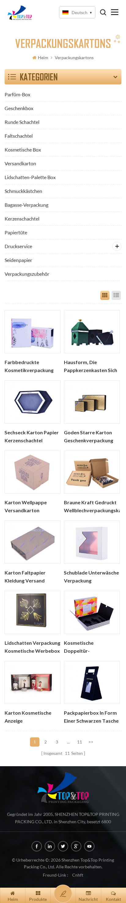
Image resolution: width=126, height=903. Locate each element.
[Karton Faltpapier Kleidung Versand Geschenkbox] (33, 542)
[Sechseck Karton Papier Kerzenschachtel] (33, 402)
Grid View (104, 295)
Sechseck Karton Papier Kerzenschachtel (32, 436)
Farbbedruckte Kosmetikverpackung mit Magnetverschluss (30, 366)
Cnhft (77, 875)
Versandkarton (20, 163)
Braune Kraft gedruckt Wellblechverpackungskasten (92, 506)
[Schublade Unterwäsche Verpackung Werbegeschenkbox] (92, 542)
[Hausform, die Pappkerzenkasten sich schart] (92, 331)
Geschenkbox (19, 108)
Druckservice (18, 246)
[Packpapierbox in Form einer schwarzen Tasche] (92, 682)
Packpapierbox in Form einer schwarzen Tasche (91, 717)
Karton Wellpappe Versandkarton (26, 506)
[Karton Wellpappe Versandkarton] (33, 472)
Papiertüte (16, 232)
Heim (43, 57)
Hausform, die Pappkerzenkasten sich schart (90, 366)
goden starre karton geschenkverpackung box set (88, 437)
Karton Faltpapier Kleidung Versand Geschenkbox (25, 577)
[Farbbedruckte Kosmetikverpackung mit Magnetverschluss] (33, 331)
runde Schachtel (22, 122)
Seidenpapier (18, 260)
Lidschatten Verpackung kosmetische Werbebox (32, 647)
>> (90, 741)
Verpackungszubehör (27, 274)
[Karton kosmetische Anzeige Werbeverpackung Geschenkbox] (33, 682)
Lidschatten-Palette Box (30, 177)
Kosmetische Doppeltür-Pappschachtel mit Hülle (91, 647)
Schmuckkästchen (23, 191)
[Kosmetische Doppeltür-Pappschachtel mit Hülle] (92, 612)
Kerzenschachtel (22, 218)
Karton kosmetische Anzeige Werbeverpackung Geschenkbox (28, 717)
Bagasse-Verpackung (26, 205)
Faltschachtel (19, 136)
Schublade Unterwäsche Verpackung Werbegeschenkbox (91, 577)
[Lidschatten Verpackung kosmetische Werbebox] (33, 612)
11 (79, 741)
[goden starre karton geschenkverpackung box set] (92, 402)
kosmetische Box (23, 149)
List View (116, 295)
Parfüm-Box (17, 94)
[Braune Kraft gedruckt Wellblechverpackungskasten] (92, 472)
